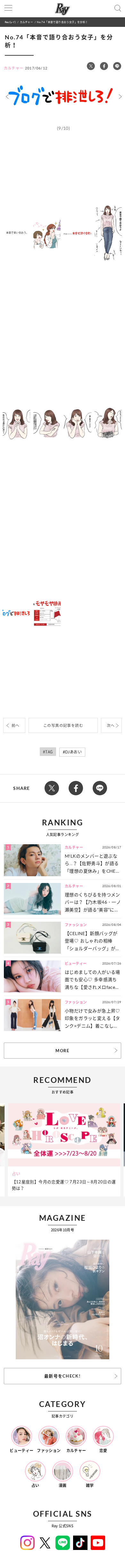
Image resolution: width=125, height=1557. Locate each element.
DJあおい (73, 752)
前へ (16, 725)
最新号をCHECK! (62, 1375)
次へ (111, 725)
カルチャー (26, 22)
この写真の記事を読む (63, 725)
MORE (62, 1050)
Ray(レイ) (10, 22)
